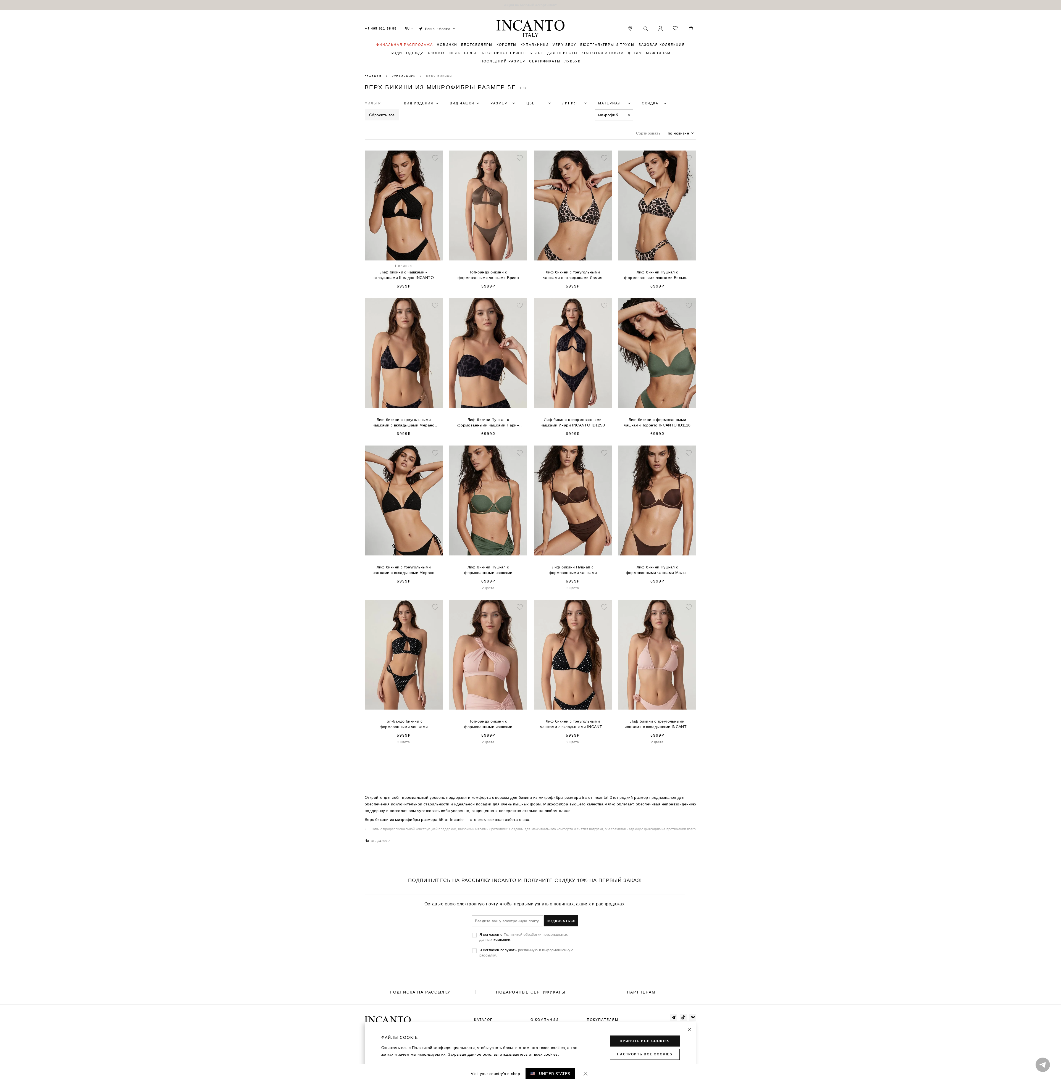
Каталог (483, 1020)
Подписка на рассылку (420, 992)
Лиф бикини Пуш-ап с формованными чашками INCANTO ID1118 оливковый (488, 570)
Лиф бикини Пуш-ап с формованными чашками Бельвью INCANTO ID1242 (657, 275)
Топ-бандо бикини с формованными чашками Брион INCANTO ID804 (488, 275)
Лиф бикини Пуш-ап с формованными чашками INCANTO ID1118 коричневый (573, 570)
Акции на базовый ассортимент (530, 5)
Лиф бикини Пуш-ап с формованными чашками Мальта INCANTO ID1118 (657, 570)
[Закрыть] (689, 1029)
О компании (544, 1020)
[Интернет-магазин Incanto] (530, 28)
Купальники (404, 76)
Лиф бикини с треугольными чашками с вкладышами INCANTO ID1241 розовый (657, 724)
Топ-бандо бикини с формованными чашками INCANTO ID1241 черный (404, 724)
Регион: (438, 29)
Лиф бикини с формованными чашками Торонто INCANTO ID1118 (657, 422)
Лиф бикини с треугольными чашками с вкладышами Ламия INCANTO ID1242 (572, 275)
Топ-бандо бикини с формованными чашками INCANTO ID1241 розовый (488, 724)
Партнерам (641, 992)
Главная (374, 76)
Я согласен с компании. (523, 937)
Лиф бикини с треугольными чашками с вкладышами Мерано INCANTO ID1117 (404, 570)
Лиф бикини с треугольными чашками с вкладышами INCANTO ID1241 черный (572, 724)
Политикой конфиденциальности (443, 1047)
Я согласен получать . (526, 952)
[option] (530, 5)
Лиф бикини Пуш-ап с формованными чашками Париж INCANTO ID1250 (488, 422)
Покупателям (602, 1020)
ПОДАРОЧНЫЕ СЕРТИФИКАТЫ (530, 992)
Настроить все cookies (645, 1054)
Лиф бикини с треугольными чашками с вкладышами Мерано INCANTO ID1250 (404, 422)
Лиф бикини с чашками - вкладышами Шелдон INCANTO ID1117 (404, 275)
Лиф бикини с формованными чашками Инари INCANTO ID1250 (573, 422)
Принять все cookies (645, 1041)
